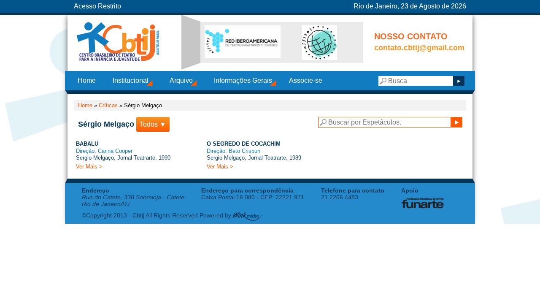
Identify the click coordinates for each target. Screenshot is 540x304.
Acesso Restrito (97, 6)
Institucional (130, 80)
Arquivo (181, 80)
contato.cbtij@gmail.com (419, 47)
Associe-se (305, 80)
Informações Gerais (243, 80)
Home (87, 80)
